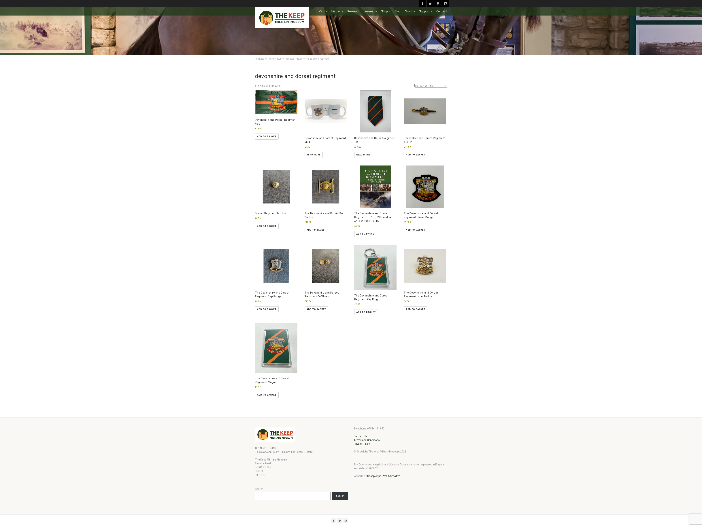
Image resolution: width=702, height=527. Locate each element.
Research (353, 11)
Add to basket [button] (267, 136)
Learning (369, 11)
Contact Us (360, 436)
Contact (441, 11)
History (336, 11)
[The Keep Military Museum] (282, 17)
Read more (314, 154)
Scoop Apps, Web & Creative (383, 476)
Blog (397, 11)
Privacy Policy (362, 443)
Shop (384, 11)
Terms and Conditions (367, 440)
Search (259, 489)
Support (424, 11)
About (408, 11)
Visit (321, 11)
